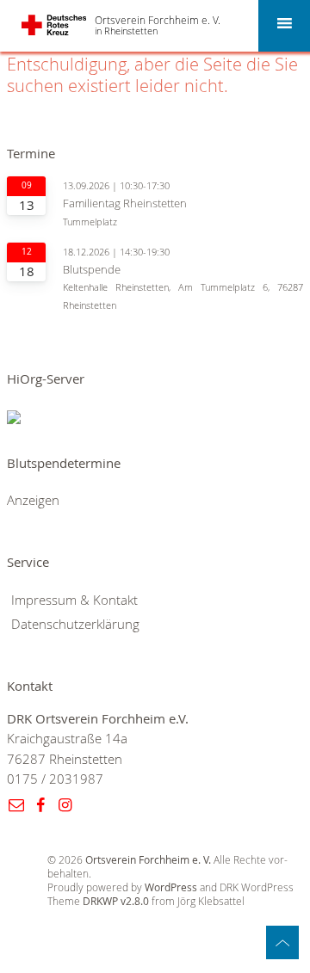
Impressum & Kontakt (74, 600)
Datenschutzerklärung (75, 624)
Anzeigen (33, 500)
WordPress (171, 887)
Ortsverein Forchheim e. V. (157, 20)
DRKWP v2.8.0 (116, 901)
